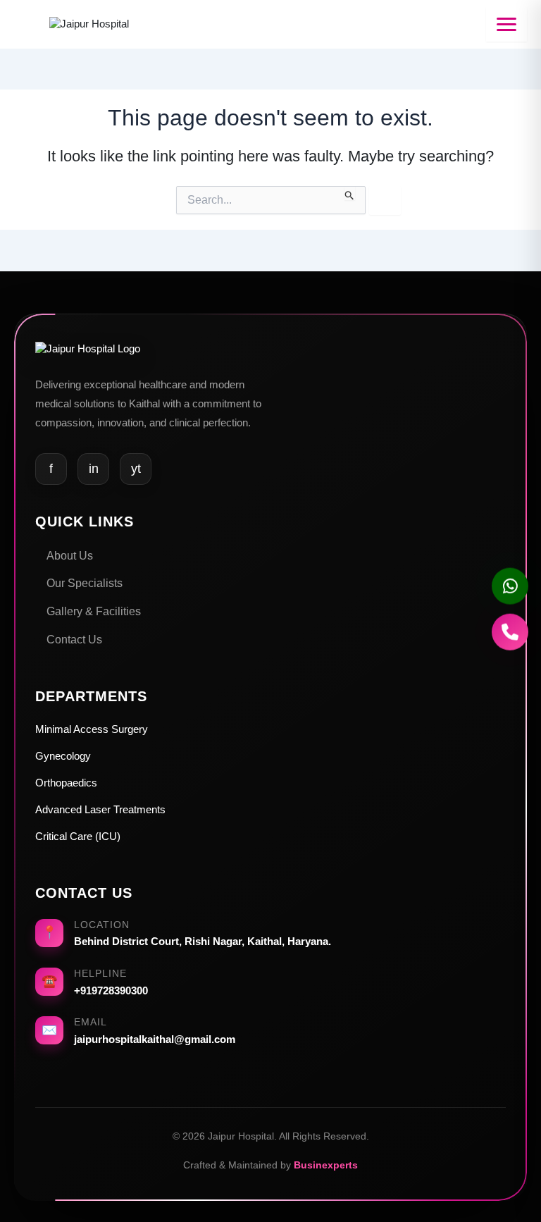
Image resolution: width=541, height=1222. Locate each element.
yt (136, 469)
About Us (69, 556)
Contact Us (74, 640)
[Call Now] (510, 635)
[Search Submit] (349, 193)
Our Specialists (84, 583)
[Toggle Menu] (506, 24)
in (94, 469)
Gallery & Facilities (93, 611)
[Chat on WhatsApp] (510, 587)
